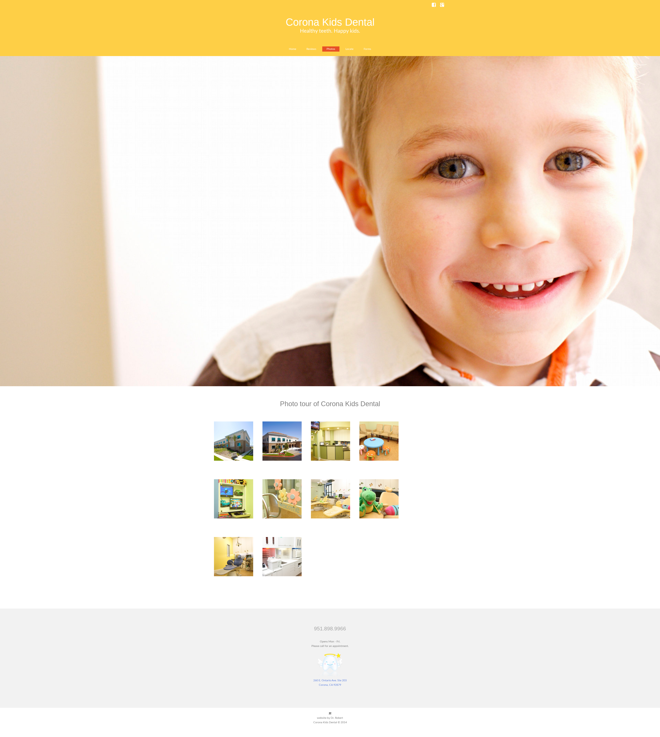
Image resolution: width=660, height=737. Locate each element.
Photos (331, 49)
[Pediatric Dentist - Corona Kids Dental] (330, 676)
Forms (367, 49)
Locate (349, 49)
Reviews (311, 49)
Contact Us (330, 731)
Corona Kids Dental (330, 22)
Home (292, 49)
